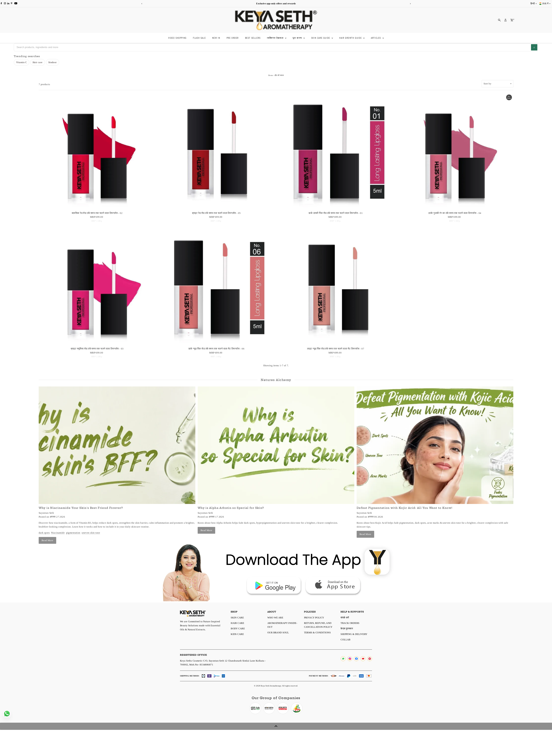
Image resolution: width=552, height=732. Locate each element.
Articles (376, 37)
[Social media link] (343, 658)
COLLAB (345, 639)
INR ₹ (545, 3)
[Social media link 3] (283, 708)
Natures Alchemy (276, 380)
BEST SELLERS (253, 37)
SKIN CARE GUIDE (321, 37)
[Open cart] (511, 20)
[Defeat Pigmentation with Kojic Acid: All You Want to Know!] (435, 445)
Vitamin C (21, 62)
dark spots (44, 532)
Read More (47, 540)
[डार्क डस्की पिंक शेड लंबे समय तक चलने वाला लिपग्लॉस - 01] (335, 151)
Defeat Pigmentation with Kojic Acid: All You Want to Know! (404, 508)
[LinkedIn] (8, 3)
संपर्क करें (345, 617)
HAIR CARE (237, 623)
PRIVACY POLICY (314, 617)
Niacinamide (58, 532)
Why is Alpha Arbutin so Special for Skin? (231, 508)
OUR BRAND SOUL (278, 632)
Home (270, 75)
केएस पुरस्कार (347, 628)
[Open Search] (499, 20)
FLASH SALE (199, 37)
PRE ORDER (233, 37)
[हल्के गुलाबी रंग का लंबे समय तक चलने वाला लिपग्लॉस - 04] (454, 151)
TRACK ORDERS (350, 623)
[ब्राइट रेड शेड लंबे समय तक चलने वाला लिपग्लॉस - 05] (216, 151)
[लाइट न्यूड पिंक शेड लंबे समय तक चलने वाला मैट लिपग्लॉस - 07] (335, 287)
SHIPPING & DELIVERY (354, 634)
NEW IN (216, 37)
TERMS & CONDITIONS (317, 632)
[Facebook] (1, 3)
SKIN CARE (237, 617)
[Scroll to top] (276, 726)
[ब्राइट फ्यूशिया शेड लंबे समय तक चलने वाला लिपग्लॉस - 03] (97, 287)
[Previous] (142, 3)
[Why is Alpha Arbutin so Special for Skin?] (276, 445)
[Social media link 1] (255, 708)
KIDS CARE (237, 634)
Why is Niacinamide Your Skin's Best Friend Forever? (81, 508)
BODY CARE (238, 628)
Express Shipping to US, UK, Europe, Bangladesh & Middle (187, 3)
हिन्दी (532, 3)
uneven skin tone (91, 532)
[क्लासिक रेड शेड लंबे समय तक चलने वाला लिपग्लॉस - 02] (97, 151)
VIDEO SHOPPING (177, 37)
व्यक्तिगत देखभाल (275, 37)
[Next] (410, 3)
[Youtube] (16, 3)
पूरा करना (298, 37)
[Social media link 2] (269, 708)
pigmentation (73, 532)
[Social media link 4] (296, 708)
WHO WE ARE (275, 617)
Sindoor (52, 62)
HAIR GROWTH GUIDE (351, 37)
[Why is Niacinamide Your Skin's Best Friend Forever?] (117, 445)
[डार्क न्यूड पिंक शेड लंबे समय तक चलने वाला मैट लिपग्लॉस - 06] (216, 287)
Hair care (38, 62)
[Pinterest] (11, 3)
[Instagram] (5, 3)
